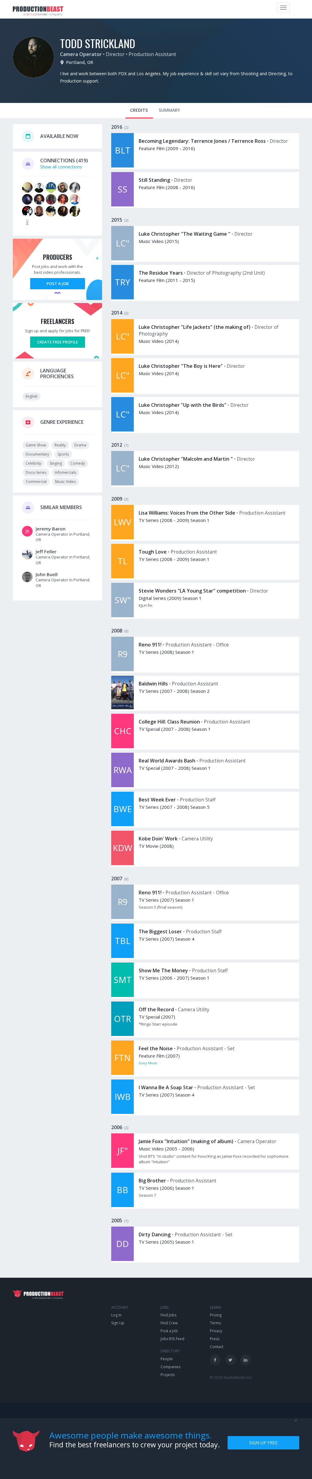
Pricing (216, 1315)
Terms (215, 1323)
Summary (169, 110)
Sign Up (117, 1323)
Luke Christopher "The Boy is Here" (181, 366)
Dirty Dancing (155, 1234)
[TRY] (122, 298)
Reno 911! (150, 644)
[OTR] (122, 1034)
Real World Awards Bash (167, 760)
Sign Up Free (263, 1443)
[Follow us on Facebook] (215, 1359)
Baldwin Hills (153, 683)
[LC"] (122, 259)
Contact (216, 1346)
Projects (168, 1374)
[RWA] (122, 785)
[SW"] (122, 615)
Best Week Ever (157, 799)
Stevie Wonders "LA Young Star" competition (192, 590)
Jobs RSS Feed (172, 1338)
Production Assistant (152, 54)
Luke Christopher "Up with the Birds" (182, 405)
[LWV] (122, 538)
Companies (170, 1366)
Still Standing (154, 180)
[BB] (122, 1205)
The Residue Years (161, 272)
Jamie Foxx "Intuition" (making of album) (186, 1141)
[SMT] (122, 995)
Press (214, 1338)
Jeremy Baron (51, 529)
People (167, 1358)
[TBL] (122, 956)
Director (115, 54)
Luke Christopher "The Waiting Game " (184, 234)
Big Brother (152, 1180)
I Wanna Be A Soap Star (166, 1087)
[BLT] (122, 166)
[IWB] (122, 1112)
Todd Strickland (97, 43)
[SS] (122, 205)
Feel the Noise (156, 1048)
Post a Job (58, 283)
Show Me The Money (163, 970)
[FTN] (122, 1073)
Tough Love (153, 551)
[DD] (122, 1259)
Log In (116, 1315)
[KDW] (122, 863)
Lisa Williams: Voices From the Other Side (187, 512)
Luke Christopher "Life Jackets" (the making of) (194, 327)
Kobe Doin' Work (158, 838)
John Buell (47, 574)
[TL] (122, 576)
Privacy (216, 1330)
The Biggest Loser (160, 931)
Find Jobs (168, 1315)
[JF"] (122, 1166)
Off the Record (156, 1009)
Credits (139, 110)
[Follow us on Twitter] (230, 1359)
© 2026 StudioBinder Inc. (231, 1377)
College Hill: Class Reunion (169, 721)
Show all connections (61, 167)
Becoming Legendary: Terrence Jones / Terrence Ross (202, 141)
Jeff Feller (46, 551)
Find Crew (169, 1323)
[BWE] (122, 824)
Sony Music (148, 1063)
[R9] (122, 669)
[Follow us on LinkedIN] (245, 1359)
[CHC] (122, 746)
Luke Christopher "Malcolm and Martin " (186, 459)
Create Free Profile (57, 342)
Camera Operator (81, 54)
